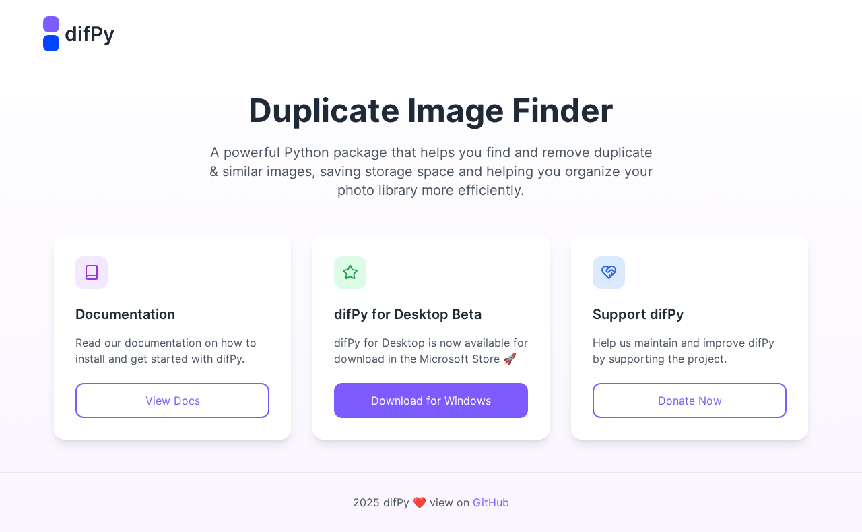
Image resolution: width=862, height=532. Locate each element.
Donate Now (690, 400)
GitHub (491, 502)
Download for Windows (431, 400)
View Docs (172, 400)
